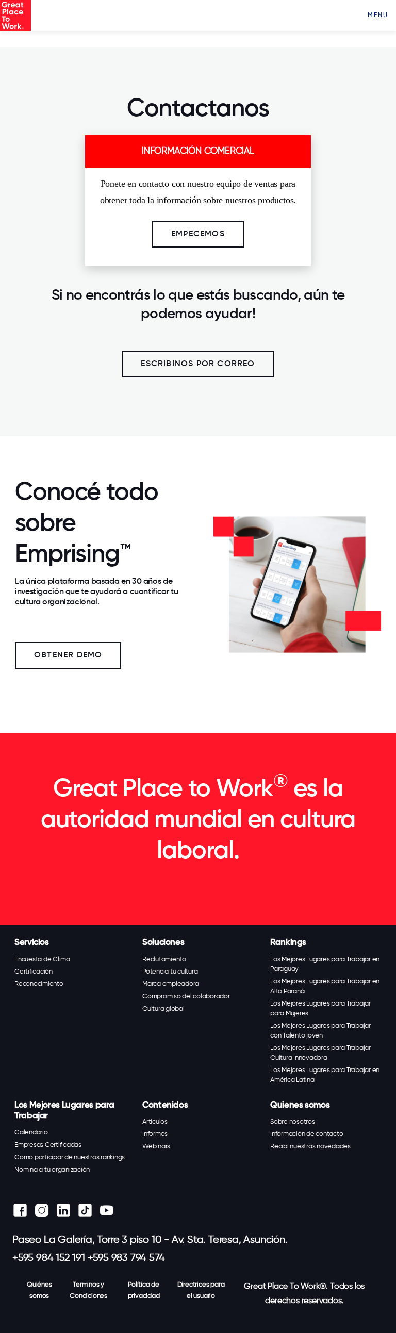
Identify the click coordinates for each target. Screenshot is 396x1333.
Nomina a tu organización (52, 1169)
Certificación (33, 971)
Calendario (31, 1132)
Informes (155, 1134)
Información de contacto (306, 1134)
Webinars (156, 1146)
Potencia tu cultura (169, 971)
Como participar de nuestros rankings (69, 1157)
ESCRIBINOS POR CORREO (198, 364)
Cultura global (163, 1009)
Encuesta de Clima (42, 959)
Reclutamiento (164, 959)
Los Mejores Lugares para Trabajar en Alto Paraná (325, 986)
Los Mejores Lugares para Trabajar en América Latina (325, 1075)
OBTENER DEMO (68, 655)
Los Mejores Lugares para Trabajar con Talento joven (320, 1031)
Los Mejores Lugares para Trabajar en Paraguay (325, 964)
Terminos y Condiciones (88, 1290)
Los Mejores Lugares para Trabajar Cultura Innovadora (320, 1053)
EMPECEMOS (198, 234)
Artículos (155, 1121)
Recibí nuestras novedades (310, 1146)
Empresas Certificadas (47, 1145)
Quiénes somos (39, 1290)
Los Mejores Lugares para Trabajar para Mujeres (320, 1008)
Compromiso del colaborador (186, 996)
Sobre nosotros (292, 1121)
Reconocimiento (38, 984)
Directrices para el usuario (201, 1290)
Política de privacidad (144, 1290)
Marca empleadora (170, 984)
